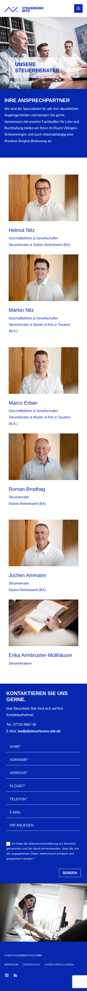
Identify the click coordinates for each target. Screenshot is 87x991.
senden (70, 873)
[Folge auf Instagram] (6, 975)
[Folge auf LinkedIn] (15, 975)
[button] (59, 965)
